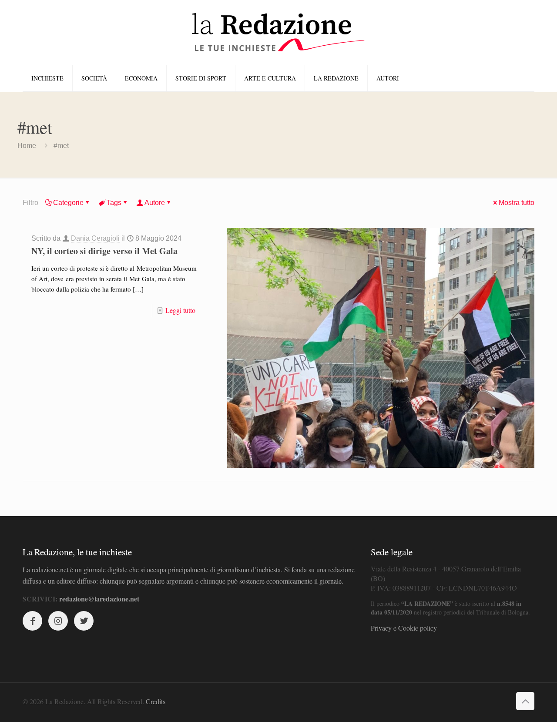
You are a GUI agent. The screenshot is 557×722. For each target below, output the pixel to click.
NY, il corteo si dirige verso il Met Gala (104, 251)
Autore (154, 202)
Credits (155, 701)
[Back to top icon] (525, 701)
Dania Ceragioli (95, 238)
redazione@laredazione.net (99, 599)
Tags (114, 202)
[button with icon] (32, 621)
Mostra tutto (516, 202)
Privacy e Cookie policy (404, 627)
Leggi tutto (180, 310)
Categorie (68, 202)
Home (26, 145)
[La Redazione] (278, 32)
